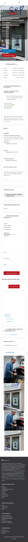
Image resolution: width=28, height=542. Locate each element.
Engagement (4, 487)
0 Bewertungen (14, 38)
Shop (3, 509)
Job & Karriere (4, 490)
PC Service (4, 519)
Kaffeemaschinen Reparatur (7, 518)
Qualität (5, 223)
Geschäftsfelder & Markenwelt (7, 489)
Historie (3, 486)
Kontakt (3, 492)
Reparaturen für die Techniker (7, 471)
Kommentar (6, 236)
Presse (3, 505)
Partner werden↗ (5, 506)
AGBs (3, 497)
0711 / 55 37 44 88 (9, 318)
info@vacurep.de (9, 321)
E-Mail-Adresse (7, 258)
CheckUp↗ (4, 533)
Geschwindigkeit (7, 225)
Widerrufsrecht (5, 496)
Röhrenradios (20, 474)
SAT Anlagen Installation (6, 521)
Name (5, 252)
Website (5, 264)
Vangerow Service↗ (6, 531)
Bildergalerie (6, 232)
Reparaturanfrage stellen (9, 51)
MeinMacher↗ (4, 530)
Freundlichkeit (7, 227)
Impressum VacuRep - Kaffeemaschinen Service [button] (14, 195)
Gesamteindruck (7, 229)
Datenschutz (4, 508)
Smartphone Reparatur (6, 515)
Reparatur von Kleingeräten (7, 522)
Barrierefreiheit (5, 494)
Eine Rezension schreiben (9, 55)
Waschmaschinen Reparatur (7, 517)
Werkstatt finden (18, 470)
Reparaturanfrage (14, 286)
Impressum (4, 493)
